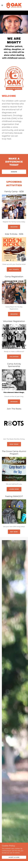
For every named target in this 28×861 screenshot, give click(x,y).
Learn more (14, 489)
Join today (14, 444)
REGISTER (14, 227)
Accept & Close (14, 857)
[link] (14, 5)
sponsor (14, 401)
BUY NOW (14, 532)
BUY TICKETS (14, 269)
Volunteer (14, 356)
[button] (3, 5)
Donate (14, 172)
